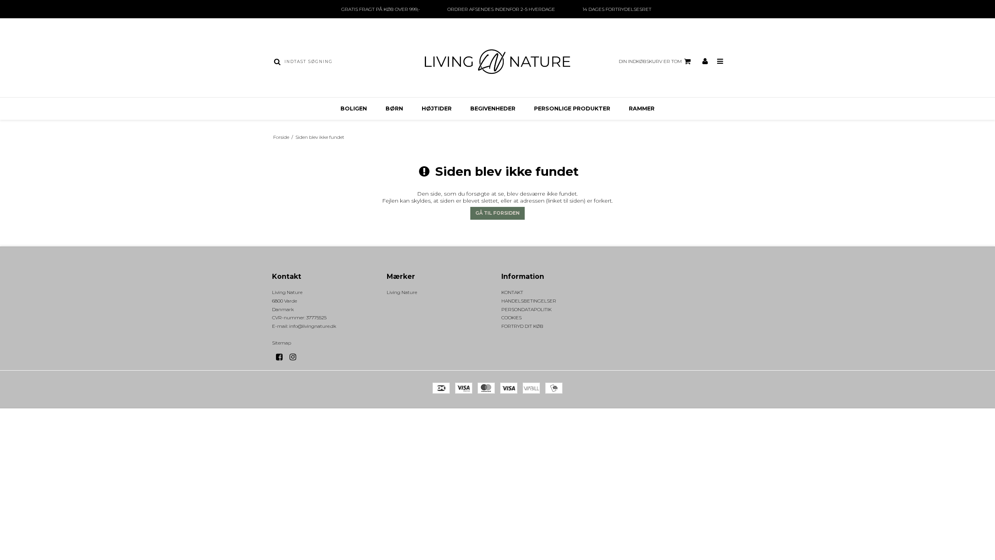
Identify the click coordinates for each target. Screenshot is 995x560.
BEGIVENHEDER (492, 108)
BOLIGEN (353, 108)
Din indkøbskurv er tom (650, 61)
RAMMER (642, 108)
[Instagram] (296, 357)
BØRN (394, 108)
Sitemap (281, 343)
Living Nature (402, 292)
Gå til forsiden (497, 213)
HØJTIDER (437, 108)
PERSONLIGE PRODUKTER (572, 108)
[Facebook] (282, 357)
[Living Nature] (497, 61)
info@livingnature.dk (312, 326)
